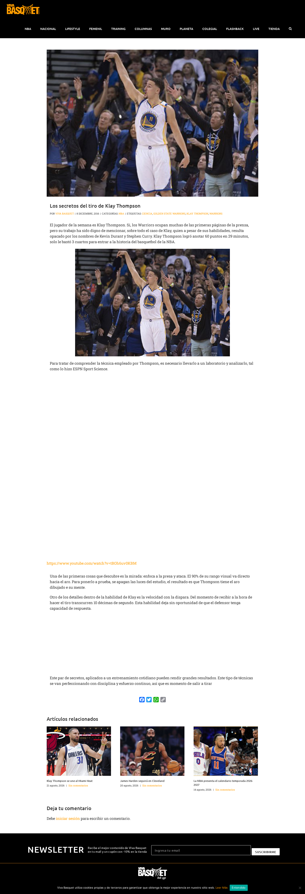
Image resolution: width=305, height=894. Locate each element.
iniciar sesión (68, 818)
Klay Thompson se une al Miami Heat (70, 781)
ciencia (147, 213)
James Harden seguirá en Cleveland (142, 781)
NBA (121, 213)
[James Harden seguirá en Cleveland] (152, 750)
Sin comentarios (78, 785)
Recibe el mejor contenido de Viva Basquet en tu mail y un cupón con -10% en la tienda (117, 849)
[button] (290, 28)
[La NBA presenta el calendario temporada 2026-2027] (226, 750)
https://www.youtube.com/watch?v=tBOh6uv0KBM (92, 563)
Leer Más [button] (222, 887)
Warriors (215, 213)
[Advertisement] (152, 405)
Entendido (238, 887)
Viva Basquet (64, 213)
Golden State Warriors (169, 213)
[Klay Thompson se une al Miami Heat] (79, 750)
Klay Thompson (197, 213)
